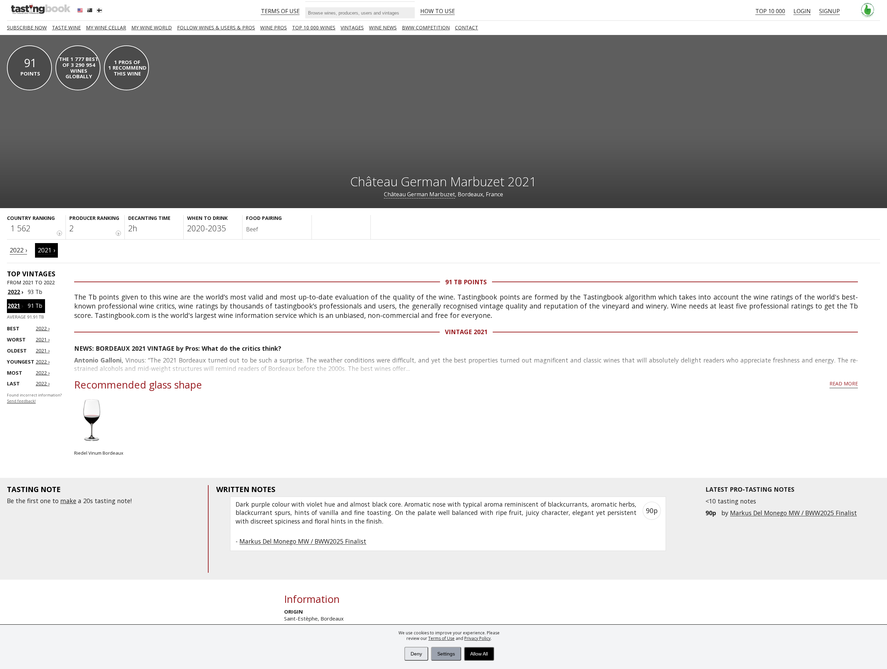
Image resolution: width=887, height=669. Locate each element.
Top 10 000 (770, 11)
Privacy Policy (477, 638)
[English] (81, 11)
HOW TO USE (437, 11)
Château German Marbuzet (419, 194)
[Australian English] (90, 11)
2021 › (46, 250)
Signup (829, 11)
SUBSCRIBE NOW (27, 27)
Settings (446, 654)
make (68, 501)
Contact (466, 27)
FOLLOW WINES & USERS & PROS (216, 27)
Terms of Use (441, 638)
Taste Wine (66, 27)
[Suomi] (100, 11)
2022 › (18, 250)
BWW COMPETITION (426, 27)
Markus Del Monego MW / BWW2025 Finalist (793, 513)
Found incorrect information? (34, 398)
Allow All (479, 654)
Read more (843, 383)
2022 (14, 292)
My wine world (151, 27)
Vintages (352, 27)
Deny (416, 654)
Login (802, 11)
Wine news (383, 27)
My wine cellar (106, 27)
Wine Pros (273, 27)
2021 (14, 306)
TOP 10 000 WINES (313, 27)
